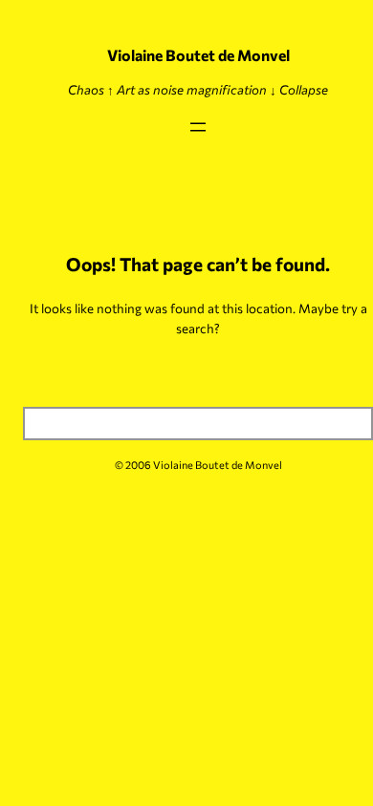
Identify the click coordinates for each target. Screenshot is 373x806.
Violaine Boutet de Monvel (198, 55)
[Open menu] (197, 127)
